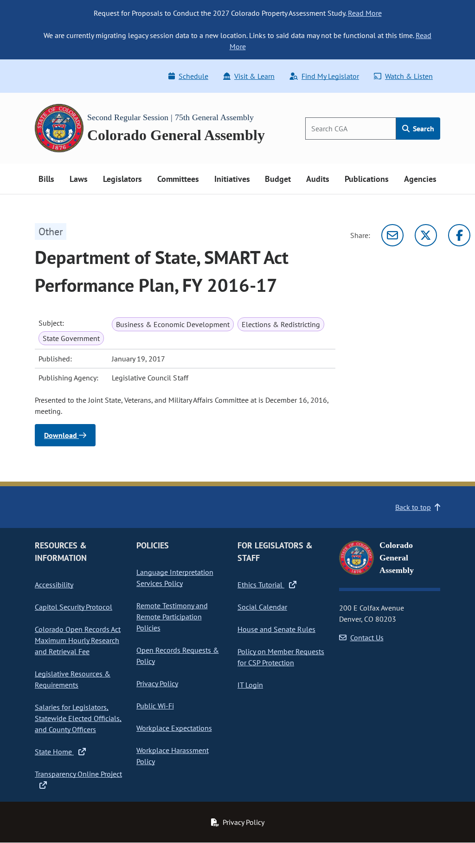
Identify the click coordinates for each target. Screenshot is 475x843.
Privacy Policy (157, 683)
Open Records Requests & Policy (177, 655)
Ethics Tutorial (261, 584)
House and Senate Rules (276, 629)
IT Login (250, 684)
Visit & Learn (254, 76)
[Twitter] (426, 235)
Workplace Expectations (174, 728)
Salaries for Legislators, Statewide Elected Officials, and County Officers (78, 718)
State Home (54, 751)
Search (422, 128)
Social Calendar (262, 606)
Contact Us (367, 637)
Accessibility (54, 584)
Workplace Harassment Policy (172, 756)
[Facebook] (459, 235)
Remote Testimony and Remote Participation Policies (172, 616)
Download (61, 435)
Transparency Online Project (78, 774)
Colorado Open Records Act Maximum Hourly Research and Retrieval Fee (78, 640)
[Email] (392, 235)
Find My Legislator (330, 76)
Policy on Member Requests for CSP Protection (281, 657)
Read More (365, 13)
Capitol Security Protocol (73, 606)
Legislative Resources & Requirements (72, 679)
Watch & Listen (409, 76)
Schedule (193, 76)
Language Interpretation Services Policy (174, 577)
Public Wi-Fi (155, 705)
